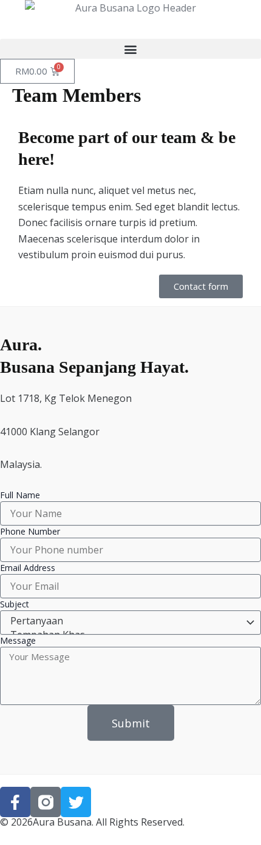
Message (18, 640)
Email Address (27, 567)
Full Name (20, 495)
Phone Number (30, 531)
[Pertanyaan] (128, 621)
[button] (130, 49)
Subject (14, 604)
